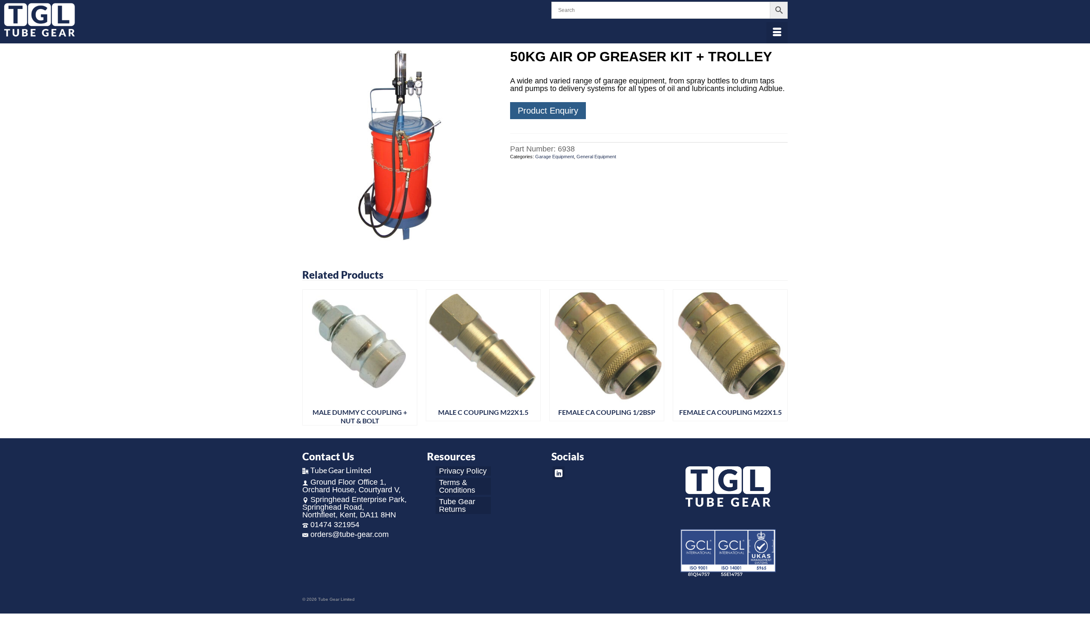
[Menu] (777, 32)
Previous (309, 358)
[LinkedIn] (559, 473)
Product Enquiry (548, 110)
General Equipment (596, 156)
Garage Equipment (554, 156)
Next (780, 358)
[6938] (400, 146)
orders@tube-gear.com (349, 534)
